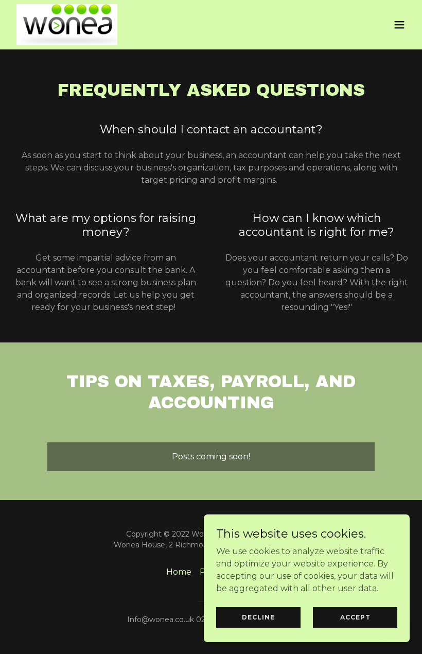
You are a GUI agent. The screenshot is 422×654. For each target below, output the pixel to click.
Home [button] (178, 572)
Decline (258, 617)
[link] (66, 24)
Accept (355, 617)
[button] (399, 24)
